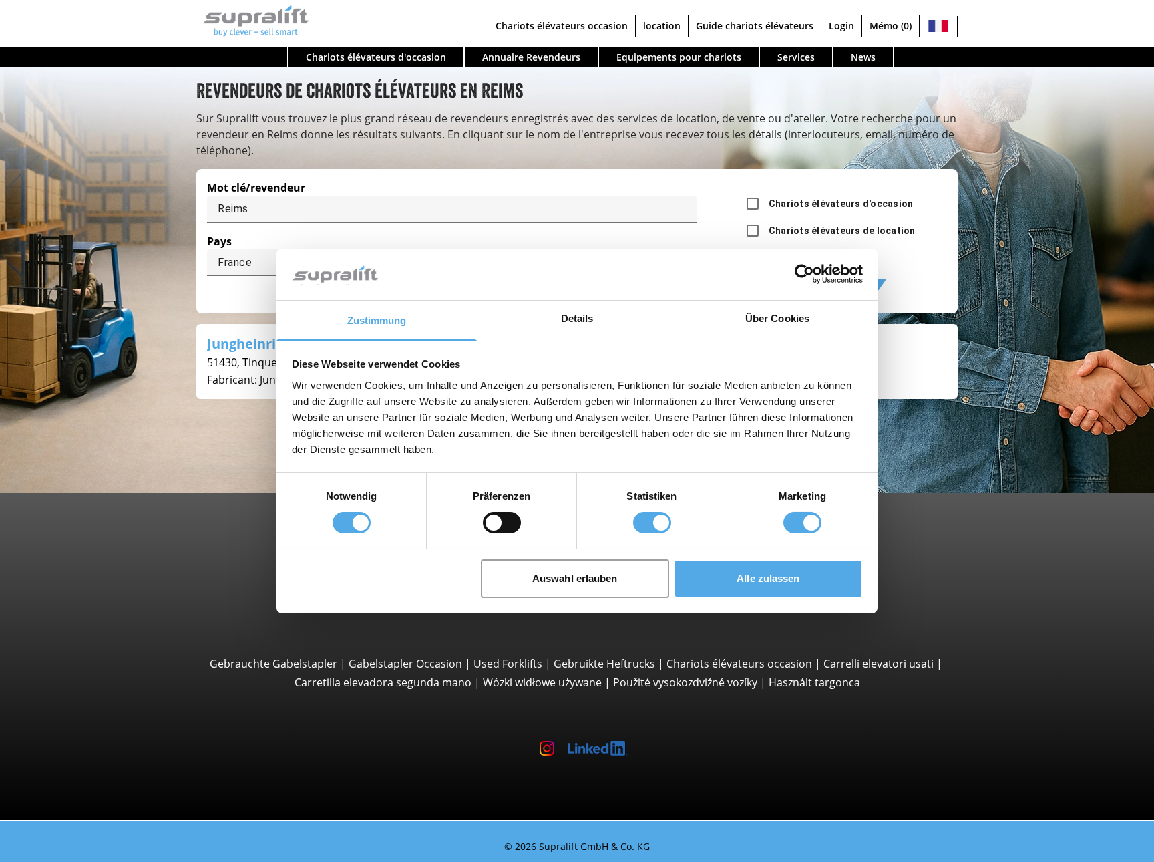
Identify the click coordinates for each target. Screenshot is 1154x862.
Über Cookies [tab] (777, 318)
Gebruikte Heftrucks (604, 663)
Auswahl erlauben (575, 578)
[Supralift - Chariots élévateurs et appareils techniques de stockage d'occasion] (252, 19)
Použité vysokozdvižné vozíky (685, 682)
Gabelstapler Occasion (405, 663)
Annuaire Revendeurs (531, 57)
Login (841, 25)
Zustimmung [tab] (377, 320)
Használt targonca (814, 682)
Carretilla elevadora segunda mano (383, 682)
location (662, 25)
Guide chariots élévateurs (754, 25)
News (863, 57)
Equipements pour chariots (678, 57)
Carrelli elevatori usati (878, 663)
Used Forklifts (507, 663)
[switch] (502, 522)
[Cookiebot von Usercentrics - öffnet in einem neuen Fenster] (804, 274)
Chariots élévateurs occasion (562, 25)
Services (796, 57)
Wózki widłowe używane (542, 682)
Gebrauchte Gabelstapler (273, 663)
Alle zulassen (768, 578)
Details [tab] (577, 318)
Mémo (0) (891, 25)
